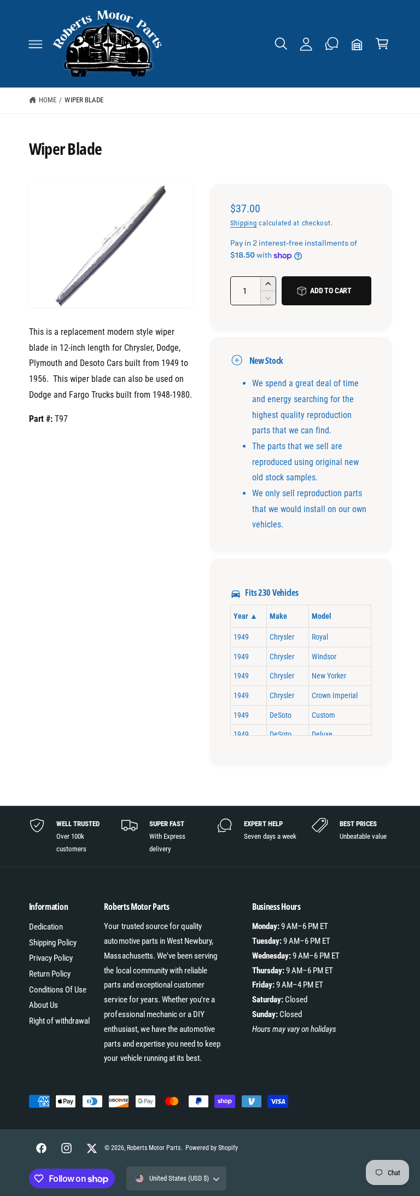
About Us (43, 1005)
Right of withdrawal (59, 1021)
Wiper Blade (84, 100)
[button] (35, 43)
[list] (210, 836)
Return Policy (50, 974)
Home (47, 100)
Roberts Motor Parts (153, 1148)
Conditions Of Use (57, 990)
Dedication (46, 927)
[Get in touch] (331, 43)
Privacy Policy (51, 958)
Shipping (243, 223)
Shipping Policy (53, 943)
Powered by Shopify (211, 1148)
